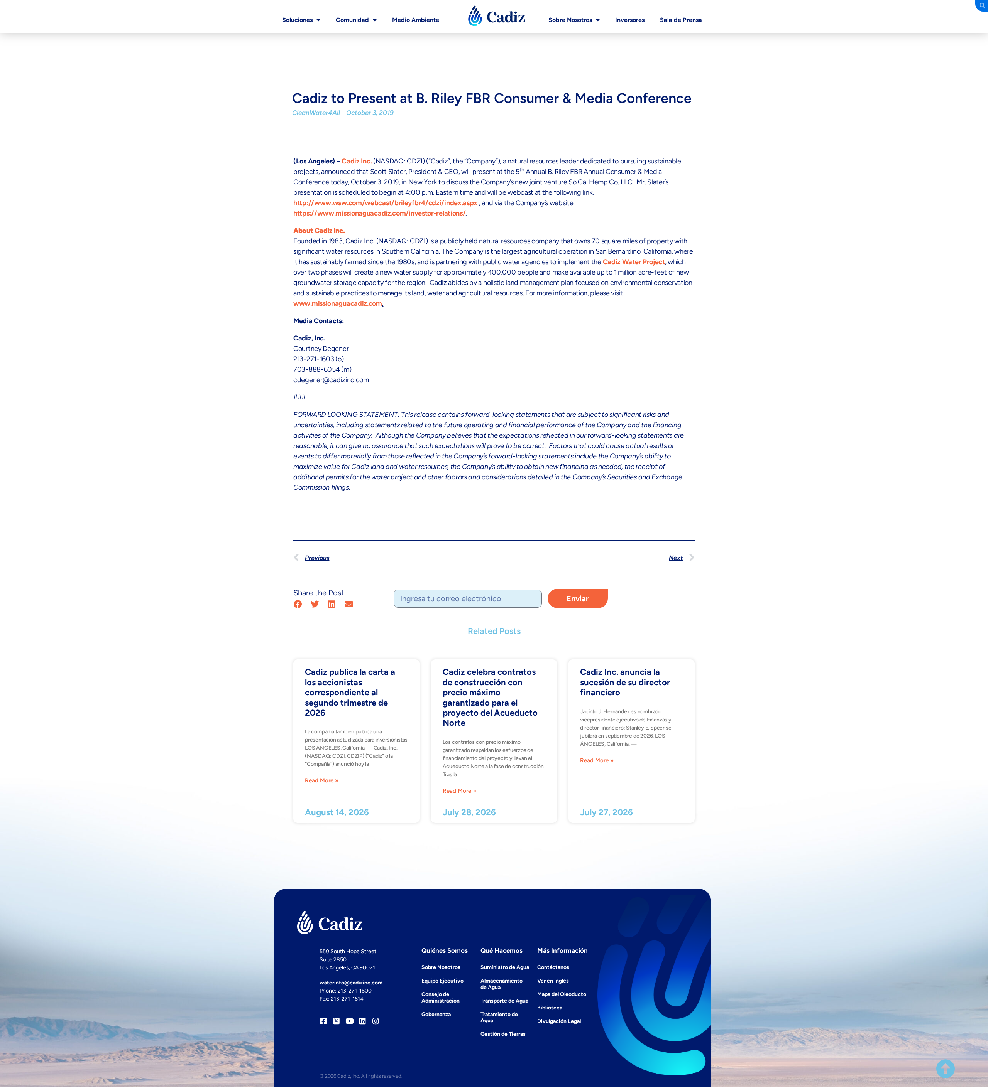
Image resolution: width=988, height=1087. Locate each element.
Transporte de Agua (504, 1001)
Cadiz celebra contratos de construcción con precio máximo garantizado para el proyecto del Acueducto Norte (490, 697)
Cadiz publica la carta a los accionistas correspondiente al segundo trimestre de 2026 (350, 692)
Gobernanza (436, 1014)
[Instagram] (375, 1021)
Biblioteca (549, 1007)
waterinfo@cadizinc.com (351, 982)
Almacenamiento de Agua (501, 984)
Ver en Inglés (553, 980)
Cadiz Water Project (634, 262)
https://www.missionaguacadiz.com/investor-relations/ (379, 213)
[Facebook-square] (323, 1021)
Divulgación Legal (559, 1021)
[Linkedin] (362, 1021)
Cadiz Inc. (357, 161)
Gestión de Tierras (503, 1034)
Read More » (321, 781)
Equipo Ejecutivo (442, 980)
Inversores (630, 20)
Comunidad (352, 20)
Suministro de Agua (504, 967)
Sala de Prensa (681, 20)
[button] (297, 604)
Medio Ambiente (415, 20)
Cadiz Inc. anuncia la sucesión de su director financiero (625, 682)
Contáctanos (553, 967)
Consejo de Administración (440, 997)
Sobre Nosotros (570, 20)
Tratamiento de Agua (499, 1017)
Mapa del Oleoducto (561, 994)
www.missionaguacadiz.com (337, 303)
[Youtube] (349, 1021)
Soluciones (297, 20)
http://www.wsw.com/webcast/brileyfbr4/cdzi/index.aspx (385, 203)
